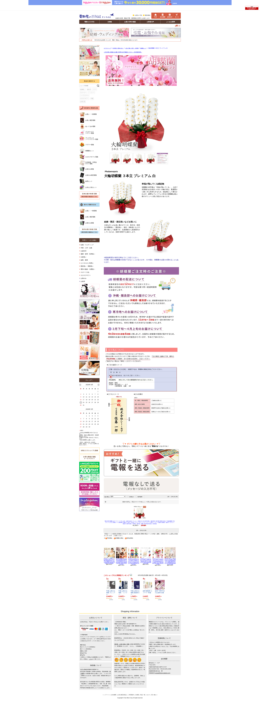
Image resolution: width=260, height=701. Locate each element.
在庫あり (131, 496)
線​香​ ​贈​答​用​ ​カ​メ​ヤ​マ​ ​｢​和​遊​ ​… (147, 592)
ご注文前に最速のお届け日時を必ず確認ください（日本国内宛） (123, 52)
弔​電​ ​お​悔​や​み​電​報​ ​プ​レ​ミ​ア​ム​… (110, 592)
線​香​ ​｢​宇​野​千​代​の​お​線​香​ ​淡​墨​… (160, 592)
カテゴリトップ (107, 48)
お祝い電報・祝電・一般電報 (132, 48)
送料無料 (140, 496)
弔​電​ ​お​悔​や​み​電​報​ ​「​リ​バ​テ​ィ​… (122, 592)
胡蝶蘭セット (143, 48)
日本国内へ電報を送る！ (118, 48)
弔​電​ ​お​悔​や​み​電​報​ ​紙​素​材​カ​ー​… (135, 592)
